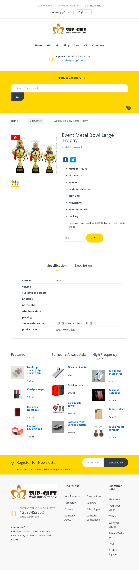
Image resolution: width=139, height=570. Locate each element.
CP (85, 45)
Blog (66, 45)
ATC (96, 237)
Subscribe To (116, 462)
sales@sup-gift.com (60, 12)
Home (38, 45)
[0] (127, 106)
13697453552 (94, 5)
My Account (114, 499)
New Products (72, 496)
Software (91, 502)
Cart (76, 45)
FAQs (111, 543)
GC (49, 45)
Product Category (69, 78)
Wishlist (112, 516)
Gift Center (35, 120)
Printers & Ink (93, 496)
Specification (57, 265)
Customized (70, 509)
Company (98, 45)
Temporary (70, 502)
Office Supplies (94, 509)
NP (57, 45)
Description (83, 265)
